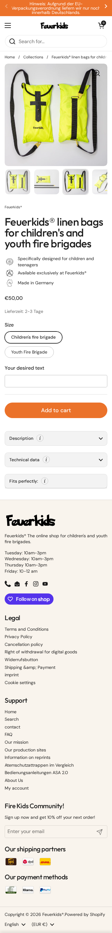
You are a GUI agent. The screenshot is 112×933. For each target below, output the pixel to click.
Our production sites (25, 750)
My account (17, 788)
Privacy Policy (18, 636)
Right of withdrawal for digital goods (41, 652)
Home (10, 57)
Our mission (16, 742)
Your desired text (24, 368)
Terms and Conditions (27, 629)
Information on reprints (27, 757)
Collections (33, 57)
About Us (14, 780)
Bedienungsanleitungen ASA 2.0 (36, 772)
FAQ (8, 734)
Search (12, 719)
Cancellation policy (24, 644)
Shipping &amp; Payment (30, 667)
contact (12, 727)
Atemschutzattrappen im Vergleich (39, 765)
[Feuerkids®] (54, 25)
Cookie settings (20, 682)
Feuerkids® (53, 914)
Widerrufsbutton (21, 659)
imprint (12, 675)
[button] (101, 25)
